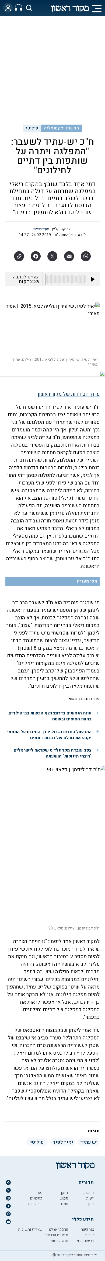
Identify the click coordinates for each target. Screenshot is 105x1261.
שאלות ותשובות (30, 1229)
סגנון (39, 1192)
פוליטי (32, 128)
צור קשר (87, 1229)
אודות (89, 1235)
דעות (90, 1198)
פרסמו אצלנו (58, 1229)
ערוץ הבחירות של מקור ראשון (69, 394)
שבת (64, 1204)
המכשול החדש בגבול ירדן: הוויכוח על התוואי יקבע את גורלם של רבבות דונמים (49, 735)
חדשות (88, 1192)
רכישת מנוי (85, 1241)
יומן (91, 1204)
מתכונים (36, 1198)
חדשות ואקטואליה (61, 128)
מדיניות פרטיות (56, 1235)
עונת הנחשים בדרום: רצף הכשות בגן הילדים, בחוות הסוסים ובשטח (50, 716)
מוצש (64, 1198)
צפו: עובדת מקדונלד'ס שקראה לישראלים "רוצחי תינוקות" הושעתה (53, 753)
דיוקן (64, 1192)
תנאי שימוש (59, 1241)
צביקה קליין (61, 229)
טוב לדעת (35, 1204)
